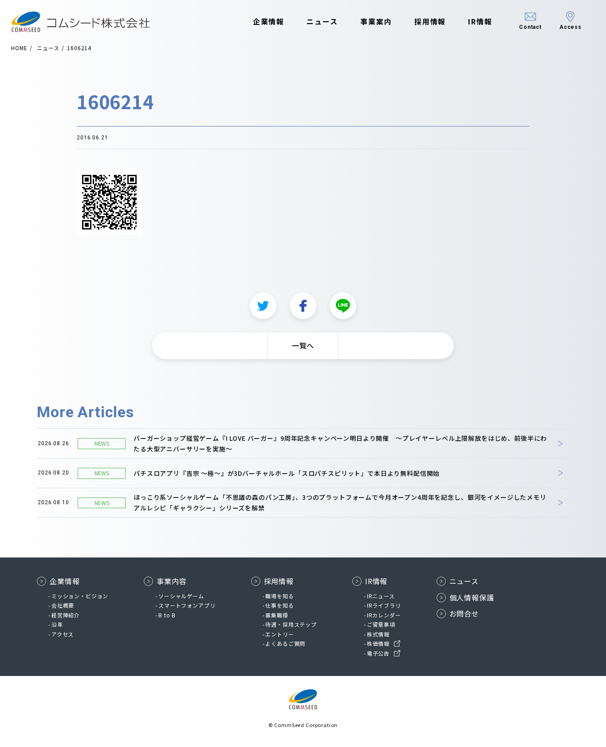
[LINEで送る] (343, 305)
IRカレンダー (384, 615)
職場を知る (279, 596)
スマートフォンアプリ (186, 605)
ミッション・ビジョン (79, 596)
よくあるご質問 (285, 643)
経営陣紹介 (65, 615)
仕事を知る (279, 605)
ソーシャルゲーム (181, 596)
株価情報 (378, 643)
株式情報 (378, 634)
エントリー (279, 634)
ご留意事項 (381, 624)
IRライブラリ (384, 605)
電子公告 (378, 653)
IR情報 (480, 21)
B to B (167, 615)
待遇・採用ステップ (291, 624)
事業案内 (376, 21)
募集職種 (276, 615)
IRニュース (381, 596)
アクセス (62, 634)
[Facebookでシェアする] (303, 305)
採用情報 (430, 21)
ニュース (322, 21)
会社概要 (62, 605)
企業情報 (269, 21)
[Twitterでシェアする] (263, 305)
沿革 (57, 624)
